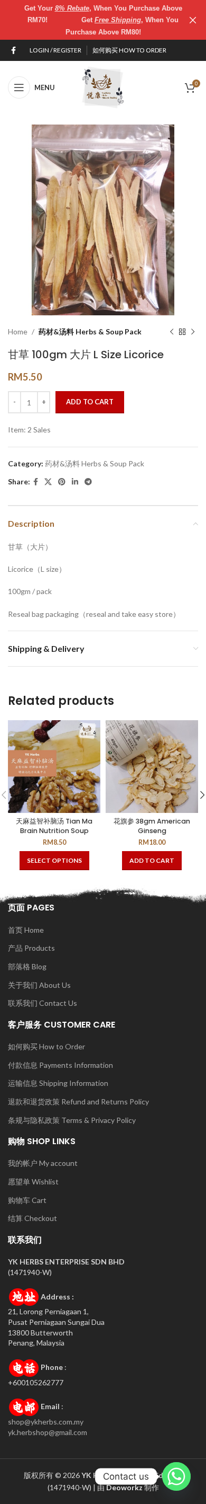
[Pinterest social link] (62, 482)
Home (17, 331)
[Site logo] (103, 86)
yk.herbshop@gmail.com (47, 1432)
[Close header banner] (193, 20)
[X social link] (48, 482)
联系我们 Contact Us (42, 1002)
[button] (152, 860)
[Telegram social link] (88, 482)
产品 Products (31, 947)
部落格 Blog (27, 966)
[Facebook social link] (13, 50)
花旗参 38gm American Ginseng (152, 826)
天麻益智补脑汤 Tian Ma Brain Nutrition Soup (54, 826)
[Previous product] (171, 331)
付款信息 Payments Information (60, 1064)
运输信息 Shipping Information (58, 1082)
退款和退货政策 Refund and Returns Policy (78, 1101)
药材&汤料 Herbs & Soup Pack (90, 331)
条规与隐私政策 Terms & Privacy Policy (72, 1120)
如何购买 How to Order (46, 1046)
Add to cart (90, 401)
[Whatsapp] (176, 1476)
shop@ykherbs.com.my (45, 1421)
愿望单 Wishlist (33, 1181)
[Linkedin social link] (75, 482)
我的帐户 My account (43, 1162)
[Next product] (193, 331)
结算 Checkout (32, 1218)
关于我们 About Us (39, 984)
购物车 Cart (27, 1200)
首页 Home (26, 929)
